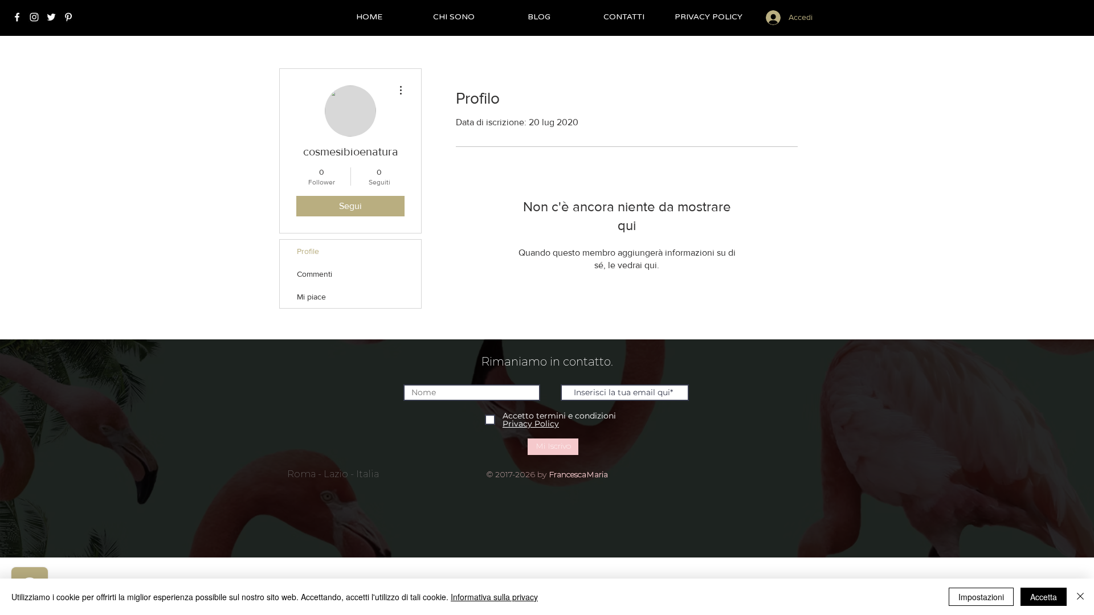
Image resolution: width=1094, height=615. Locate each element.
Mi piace (311, 296)
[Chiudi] (1080, 597)
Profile (308, 251)
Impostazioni (981, 596)
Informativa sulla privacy (494, 596)
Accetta (1043, 596)
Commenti (314, 273)
